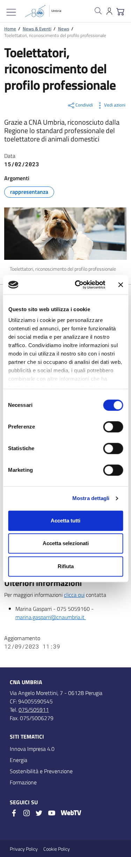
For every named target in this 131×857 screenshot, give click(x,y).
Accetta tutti (65, 520)
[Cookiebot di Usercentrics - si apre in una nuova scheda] (78, 284)
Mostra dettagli (91, 498)
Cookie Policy (56, 848)
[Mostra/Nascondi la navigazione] (11, 12)
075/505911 (34, 709)
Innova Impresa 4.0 (32, 749)
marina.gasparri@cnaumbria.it (50, 617)
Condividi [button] (84, 104)
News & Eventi (37, 28)
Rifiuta (66, 566)
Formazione (23, 782)
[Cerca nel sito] (98, 11)
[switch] (113, 426)
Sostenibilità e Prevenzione (41, 771)
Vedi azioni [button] (114, 104)
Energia (18, 760)
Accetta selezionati (66, 543)
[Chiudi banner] (120, 284)
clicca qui (74, 595)
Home (10, 28)
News (63, 28)
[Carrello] (120, 10)
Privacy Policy (24, 848)
